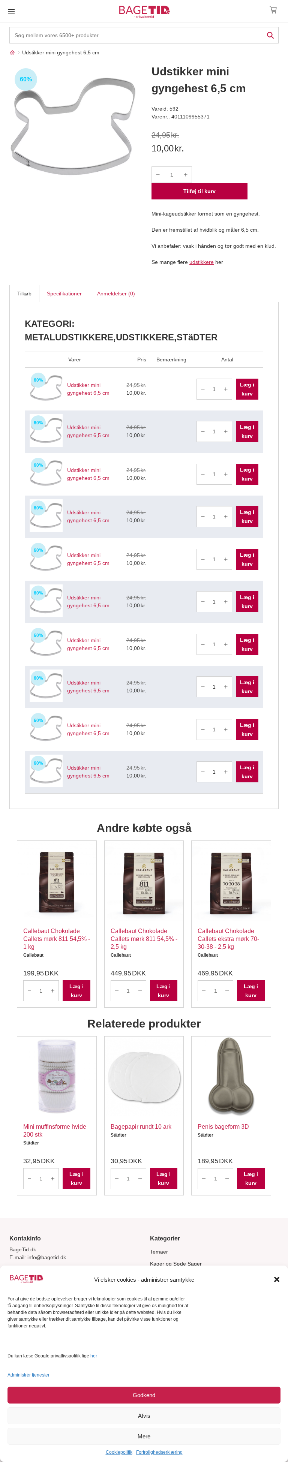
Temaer (159, 1252)
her (93, 1356)
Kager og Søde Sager (176, 1264)
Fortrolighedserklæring (159, 1452)
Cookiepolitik (119, 1452)
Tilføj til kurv (199, 191)
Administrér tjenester (29, 1375)
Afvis (144, 1416)
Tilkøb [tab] (24, 294)
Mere (144, 1436)
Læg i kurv (247, 389)
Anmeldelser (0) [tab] (116, 294)
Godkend (144, 1395)
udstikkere (201, 262)
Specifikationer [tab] (64, 294)
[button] (276, 1279)
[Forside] (12, 52)
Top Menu (11, 11)
